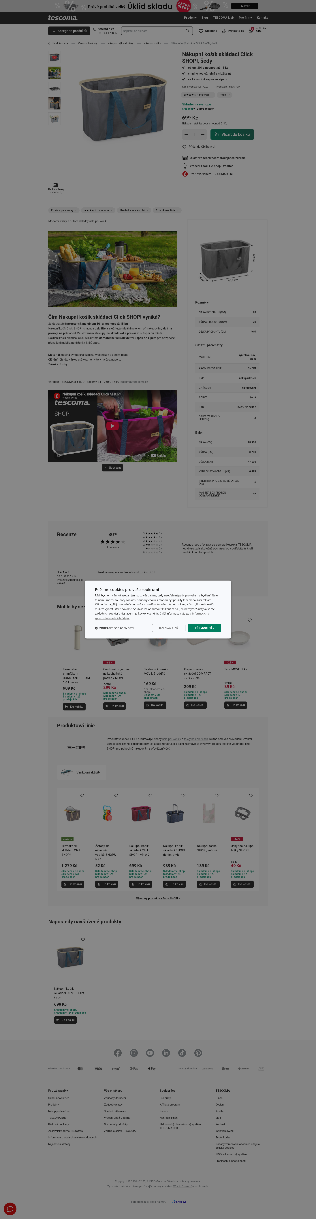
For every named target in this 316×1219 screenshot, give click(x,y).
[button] (114, 628)
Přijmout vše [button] (204, 628)
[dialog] (158, 610)
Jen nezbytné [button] (168, 628)
